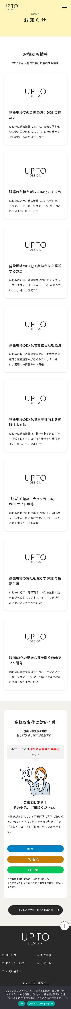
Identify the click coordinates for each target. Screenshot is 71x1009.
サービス (11, 955)
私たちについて (15, 963)
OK (21, 1003)
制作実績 (45, 955)
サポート (45, 963)
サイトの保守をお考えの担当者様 (35, 910)
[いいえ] (66, 997)
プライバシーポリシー (35, 983)
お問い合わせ (14, 971)
